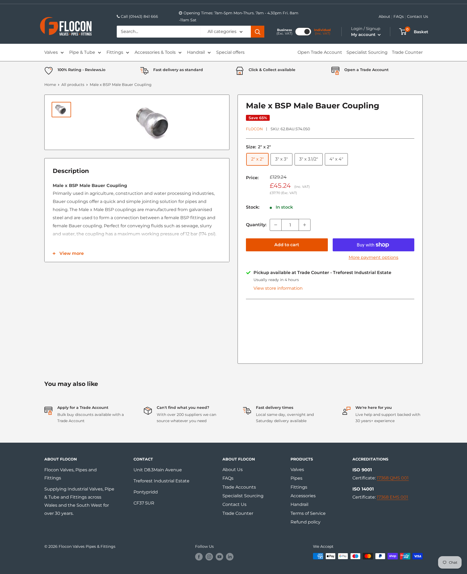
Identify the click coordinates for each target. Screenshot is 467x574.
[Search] (257, 32)
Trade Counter (407, 52)
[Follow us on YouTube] (219, 556)
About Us (232, 469)
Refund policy (306, 522)
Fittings (114, 52)
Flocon (254, 128)
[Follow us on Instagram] (209, 556)
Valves (51, 52)
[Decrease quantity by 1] (275, 225)
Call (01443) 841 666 (139, 16)
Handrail (196, 52)
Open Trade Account (320, 52)
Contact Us (417, 16)
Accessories (303, 495)
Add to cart (286, 244)
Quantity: (256, 224)
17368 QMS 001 (393, 477)
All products (72, 84)
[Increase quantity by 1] (304, 225)
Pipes (296, 478)
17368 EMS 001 (392, 497)
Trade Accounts (239, 487)
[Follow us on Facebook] (199, 556)
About (384, 16)
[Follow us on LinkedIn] (230, 556)
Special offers (230, 52)
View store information (278, 288)
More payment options (373, 257)
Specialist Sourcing (367, 52)
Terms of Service (308, 513)
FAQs (398, 16)
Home (50, 84)
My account (363, 34)
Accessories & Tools (155, 52)
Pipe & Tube (82, 52)
